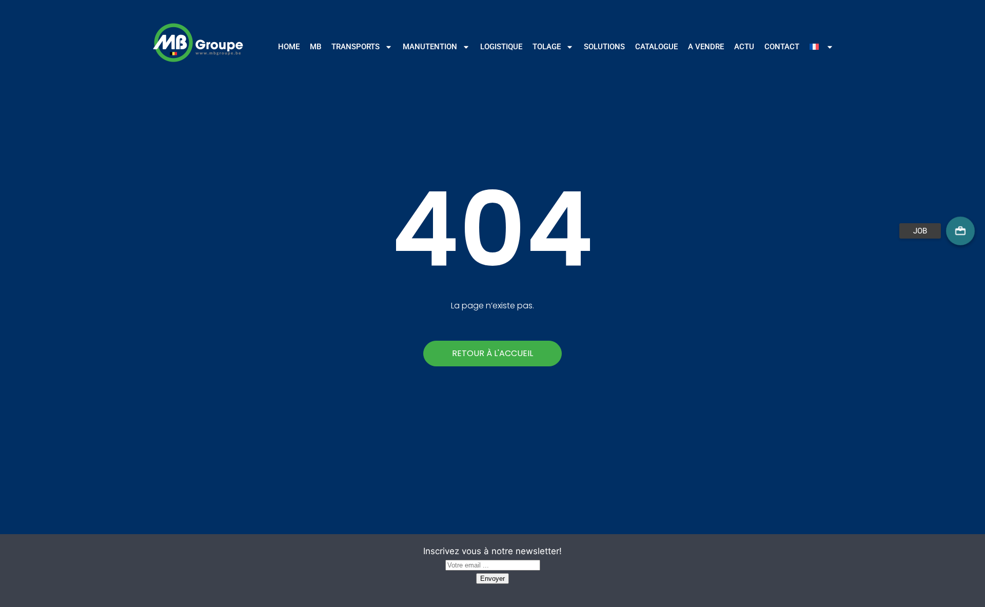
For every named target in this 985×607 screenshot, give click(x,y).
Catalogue (656, 46)
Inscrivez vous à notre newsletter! (492, 551)
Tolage (547, 46)
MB (315, 46)
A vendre (706, 46)
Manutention (430, 46)
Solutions (604, 46)
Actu (744, 46)
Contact (781, 46)
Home (289, 46)
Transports (355, 46)
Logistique (501, 46)
